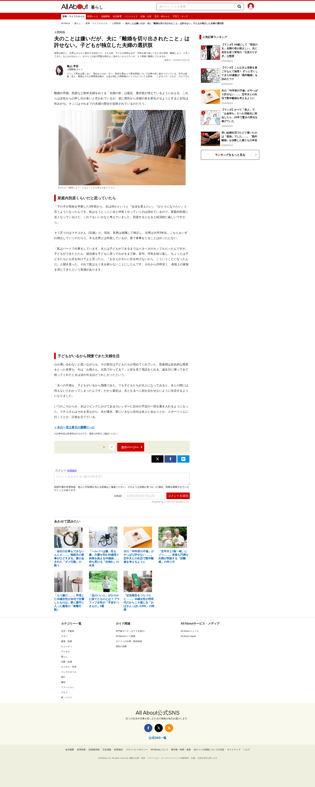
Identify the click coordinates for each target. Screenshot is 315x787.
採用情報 (81, 749)
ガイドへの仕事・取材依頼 (129, 641)
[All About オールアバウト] (74, 7)
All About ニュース (190, 631)
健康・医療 (66, 641)
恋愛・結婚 (66, 661)
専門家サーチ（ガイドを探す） (131, 631)
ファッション (67, 687)
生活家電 (117, 16)
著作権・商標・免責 (181, 749)
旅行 (63, 677)
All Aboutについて (159, 749)
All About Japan (188, 636)
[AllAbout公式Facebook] (148, 728)
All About (65, 23)
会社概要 (69, 749)
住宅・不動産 (67, 631)
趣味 (63, 682)
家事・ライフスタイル (73, 16)
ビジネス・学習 (68, 667)
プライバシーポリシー (137, 749)
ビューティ (66, 646)
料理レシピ (92, 16)
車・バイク (66, 697)
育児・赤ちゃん (162, 16)
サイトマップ (233, 749)
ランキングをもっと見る (230, 154)
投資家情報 (94, 749)
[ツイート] (157, 459)
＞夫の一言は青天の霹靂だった (74, 427)
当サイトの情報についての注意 (209, 749)
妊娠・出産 (146, 16)
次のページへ (130, 447)
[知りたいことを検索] (239, 6)
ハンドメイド (131, 16)
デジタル (65, 651)
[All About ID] (251, 7)
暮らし (97, 7)
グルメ (64, 692)
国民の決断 (121, 646)
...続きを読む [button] (183, 76)
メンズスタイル (68, 672)
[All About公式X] (159, 728)
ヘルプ (246, 749)
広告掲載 (106, 749)
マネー (64, 636)
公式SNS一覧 (157, 737)
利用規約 (118, 749)
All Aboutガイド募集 (125, 636)
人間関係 (116, 23)
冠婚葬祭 (105, 16)
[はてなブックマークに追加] (183, 459)
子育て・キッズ (180, 16)
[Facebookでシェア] (170, 459)
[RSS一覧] (169, 728)
